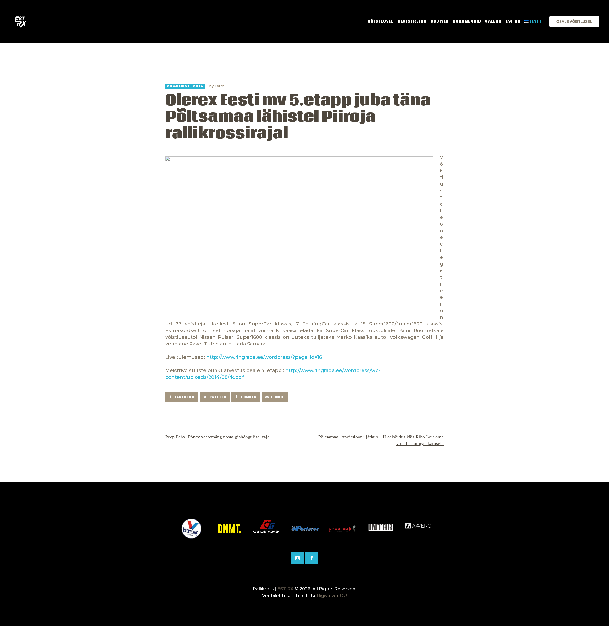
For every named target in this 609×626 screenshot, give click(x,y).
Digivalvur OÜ (332, 595)
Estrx (219, 86)
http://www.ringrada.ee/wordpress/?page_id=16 (264, 357)
